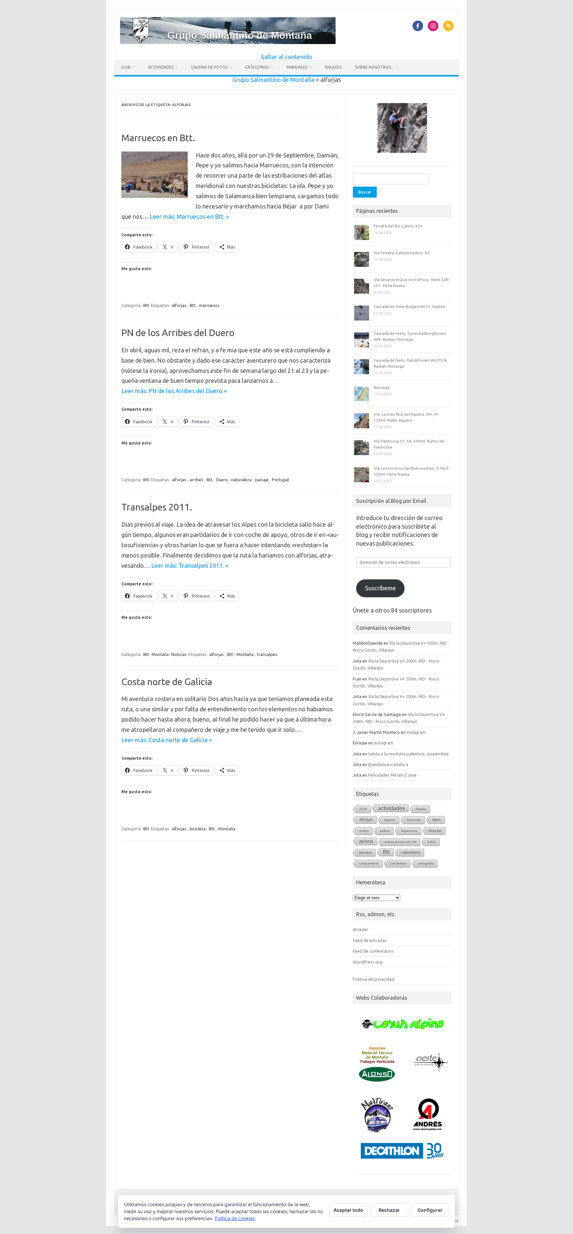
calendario (410, 852)
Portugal (280, 479)
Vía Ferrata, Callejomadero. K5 (402, 253)
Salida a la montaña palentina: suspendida (408, 753)
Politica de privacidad (373, 979)
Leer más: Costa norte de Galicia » (166, 739)
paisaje (262, 479)
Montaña (160, 654)
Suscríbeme (380, 588)
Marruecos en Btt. (158, 138)
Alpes (436, 820)
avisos (366, 841)
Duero (222, 479)
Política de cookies (235, 1218)
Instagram (416, 732)
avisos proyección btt (400, 842)
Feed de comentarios (373, 951)
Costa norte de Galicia (166, 681)
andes (364, 831)
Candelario (398, 863)
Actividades (160, 67)
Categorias (257, 67)
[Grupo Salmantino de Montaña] (228, 41)
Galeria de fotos (209, 67)
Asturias (435, 831)
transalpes (267, 654)
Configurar (429, 1210)
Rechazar (389, 1210)
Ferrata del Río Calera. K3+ (398, 226)
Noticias (179, 654)
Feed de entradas (370, 940)
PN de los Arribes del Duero (177, 332)
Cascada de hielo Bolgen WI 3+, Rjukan (409, 306)
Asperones (409, 831)
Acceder (360, 929)
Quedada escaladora (388, 764)
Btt (146, 305)
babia (431, 842)
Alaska (421, 809)
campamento (369, 863)
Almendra (414, 820)
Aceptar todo (348, 1210)
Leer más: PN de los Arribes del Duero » (174, 390)
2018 (363, 809)
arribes (196, 479)
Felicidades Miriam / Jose (392, 775)
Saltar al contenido (286, 56)
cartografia (425, 863)
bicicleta (198, 828)
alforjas (179, 305)
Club (126, 67)
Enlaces (333, 67)
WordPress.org (367, 962)
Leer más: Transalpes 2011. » (189, 565)
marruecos (209, 305)
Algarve (390, 820)
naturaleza (241, 479)
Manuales (296, 67)
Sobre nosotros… (375, 67)
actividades (391, 808)
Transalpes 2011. (156, 507)
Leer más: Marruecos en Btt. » (189, 216)
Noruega (382, 387)
